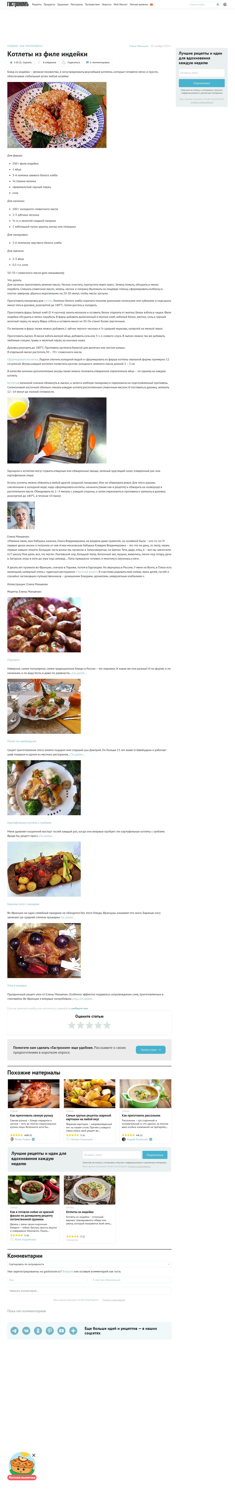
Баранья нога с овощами (23, 904)
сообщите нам (79, 1008)
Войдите (67, 1271)
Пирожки (13, 660)
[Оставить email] (112, 1155)
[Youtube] (61, 1331)
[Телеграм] (14, 1331)
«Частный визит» (86, 571)
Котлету (12, 383)
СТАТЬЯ (13, 1111)
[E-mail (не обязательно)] (131, 1280)
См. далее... (79, 673)
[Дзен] (73, 1331)
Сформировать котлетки (22, 359)
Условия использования (139, 1166)
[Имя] (47, 1280)
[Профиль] (225, 4)
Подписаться (155, 1155)
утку (74, 998)
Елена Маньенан (139, 46)
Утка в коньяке (16, 985)
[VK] (26, 1331)
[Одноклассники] (38, 1331)
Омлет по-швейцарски (21, 741)
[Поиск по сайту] (205, 5)
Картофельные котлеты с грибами (29, 822)
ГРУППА (70, 1208)
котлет (48, 300)
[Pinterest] (50, 1331)
